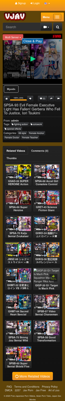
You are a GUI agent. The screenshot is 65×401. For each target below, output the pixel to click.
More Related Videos (34, 376)
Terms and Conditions (26, 386)
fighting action (21, 124)
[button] (47, 3)
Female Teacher (30, 137)
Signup (21, 3)
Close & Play (32, 40)
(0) (43, 98)
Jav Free (41, 390)
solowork (37, 124)
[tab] (16, 150)
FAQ (9, 386)
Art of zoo (53, 390)
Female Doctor (12, 137)
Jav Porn (28, 390)
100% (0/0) (20, 98)
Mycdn (11, 89)
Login (36, 3)
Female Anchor (36, 133)
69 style (22, 133)
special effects (13, 128)
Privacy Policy (50, 386)
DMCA (8, 390)
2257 (18, 390)
